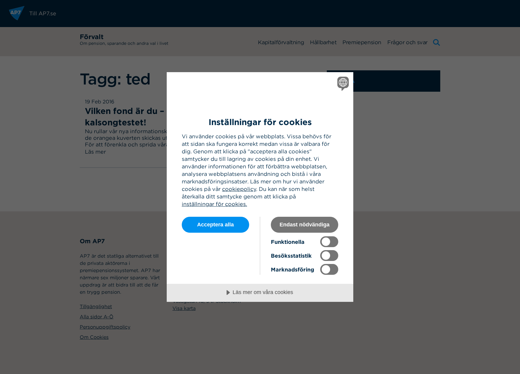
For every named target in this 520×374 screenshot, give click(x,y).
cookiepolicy (239, 189)
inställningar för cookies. (214, 204)
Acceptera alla (215, 225)
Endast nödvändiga (305, 225)
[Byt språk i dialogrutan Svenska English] (342, 83)
